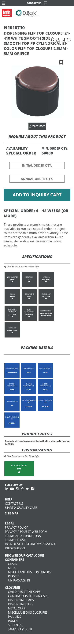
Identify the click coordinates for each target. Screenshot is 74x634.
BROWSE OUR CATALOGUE (24, 555)
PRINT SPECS (38, 126)
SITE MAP (12, 513)
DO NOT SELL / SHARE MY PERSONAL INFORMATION (31, 546)
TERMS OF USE (15, 540)
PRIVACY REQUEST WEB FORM (26, 532)
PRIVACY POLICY (16, 527)
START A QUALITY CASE (21, 508)
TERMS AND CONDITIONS (23, 536)
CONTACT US (34, 3)
